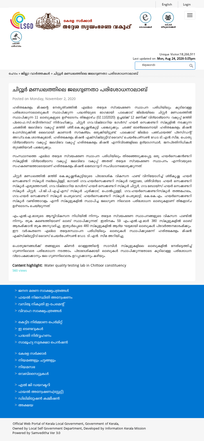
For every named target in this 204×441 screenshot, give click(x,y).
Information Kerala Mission (125, 429)
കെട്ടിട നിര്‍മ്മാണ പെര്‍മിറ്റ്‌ (40, 322)
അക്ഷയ (25, 405)
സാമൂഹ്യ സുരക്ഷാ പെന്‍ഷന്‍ (43, 342)
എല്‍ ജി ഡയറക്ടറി (34, 385)
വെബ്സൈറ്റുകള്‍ (33, 374)
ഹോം (13, 74)
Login (187, 5)
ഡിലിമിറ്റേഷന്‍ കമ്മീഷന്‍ (39, 399)
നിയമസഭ (26, 367)
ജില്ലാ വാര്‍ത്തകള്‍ (35, 74)
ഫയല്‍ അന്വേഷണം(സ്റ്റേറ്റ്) (40, 392)
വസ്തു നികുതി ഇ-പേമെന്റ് (41, 304)
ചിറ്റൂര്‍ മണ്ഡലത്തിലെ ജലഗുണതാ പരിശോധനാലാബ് (95, 74)
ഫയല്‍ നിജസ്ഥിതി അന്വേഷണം (45, 298)
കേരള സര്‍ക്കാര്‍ (32, 354)
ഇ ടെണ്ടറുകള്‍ (30, 329)
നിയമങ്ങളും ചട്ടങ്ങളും (37, 360)
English (167, 5)
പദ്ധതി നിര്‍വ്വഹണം (34, 336)
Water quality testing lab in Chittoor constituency (85, 266)
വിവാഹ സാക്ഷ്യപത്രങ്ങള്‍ (40, 311)
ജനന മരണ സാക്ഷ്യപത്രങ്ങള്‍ (43, 291)
